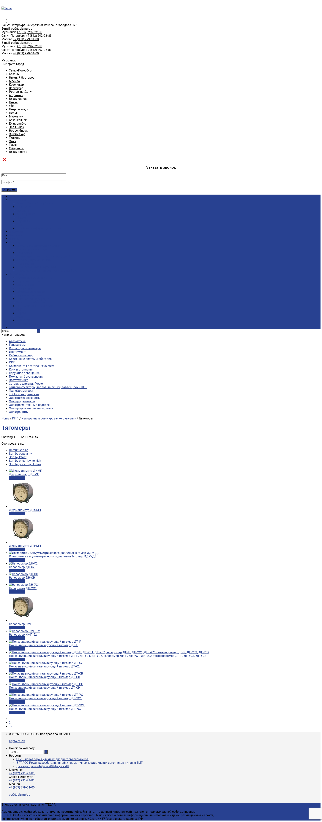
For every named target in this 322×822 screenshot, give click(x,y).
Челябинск (16, 127)
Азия (19, 316)
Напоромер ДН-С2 (22, 567)
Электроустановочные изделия (31, 408)
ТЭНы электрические (24, 394)
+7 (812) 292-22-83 (29, 32)
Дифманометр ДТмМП (25, 510)
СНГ (19, 309)
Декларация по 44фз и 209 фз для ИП (42, 766)
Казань (14, 74)
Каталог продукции (22, 196)
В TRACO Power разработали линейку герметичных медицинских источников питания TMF (79, 762)
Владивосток (18, 152)
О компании (17, 200)
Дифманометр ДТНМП (25, 546)
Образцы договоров (30, 292)
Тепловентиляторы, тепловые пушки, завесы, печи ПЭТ (48, 387)
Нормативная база (29, 295)
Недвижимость (27, 323)
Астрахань (16, 95)
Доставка (15, 235)
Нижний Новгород (21, 77)
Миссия (21, 217)
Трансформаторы (21, 390)
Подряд (14, 242)
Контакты (16, 327)
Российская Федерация (32, 299)
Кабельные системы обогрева (30, 359)
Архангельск (18, 120)
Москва (14, 81)
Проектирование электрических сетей (43, 256)
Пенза (13, 102)
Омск (12, 141)
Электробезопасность (24, 398)
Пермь (13, 113)
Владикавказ (18, 99)
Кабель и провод (21, 355)
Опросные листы (28, 281)
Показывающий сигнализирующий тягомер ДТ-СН (44, 687)
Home (5, 418)
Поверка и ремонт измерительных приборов (47, 270)
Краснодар (16, 84)
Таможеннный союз (30, 302)
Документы (24, 207)
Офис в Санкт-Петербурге (34, 203)
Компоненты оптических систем (31, 366)
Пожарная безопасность (26, 376)
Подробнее (17, 478)
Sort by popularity (20, 453)
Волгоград (16, 88)
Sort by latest (17, 457)
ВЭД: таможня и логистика (34, 306)
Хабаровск (16, 148)
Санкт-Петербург (21, 70)
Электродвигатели (22, 401)
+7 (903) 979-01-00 (26, 39)
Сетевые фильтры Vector (26, 383)
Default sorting (18, 450)
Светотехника (18, 380)
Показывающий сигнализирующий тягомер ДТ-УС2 (45, 709)
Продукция (16, 231)
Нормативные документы (34, 277)
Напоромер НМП (20, 624)
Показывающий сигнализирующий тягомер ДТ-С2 (44, 666)
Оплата (14, 239)
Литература (24, 288)
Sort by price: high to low (25, 464)
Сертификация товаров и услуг (37, 246)
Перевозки (24, 253)
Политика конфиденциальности (38, 228)
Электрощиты (19, 412)
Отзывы (22, 224)
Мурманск (16, 116)
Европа (21, 313)
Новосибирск (18, 130)
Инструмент (17, 352)
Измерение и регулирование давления (48, 418)
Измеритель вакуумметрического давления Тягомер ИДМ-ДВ (53, 556)
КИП (12, 362)
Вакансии (22, 210)
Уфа (11, 106)
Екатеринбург (18, 123)
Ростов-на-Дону (20, 91)
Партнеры (23, 221)
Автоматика (17, 341)
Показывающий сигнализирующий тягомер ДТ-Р (43, 645)
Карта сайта (17, 741)
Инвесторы (24, 320)
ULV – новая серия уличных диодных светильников (52, 759)
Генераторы (17, 344)
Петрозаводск (19, 109)
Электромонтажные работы (36, 267)
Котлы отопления (21, 369)
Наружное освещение (24, 373)
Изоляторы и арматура (25, 348)
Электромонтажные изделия (29, 405)
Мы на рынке (25, 214)
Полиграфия (25, 263)
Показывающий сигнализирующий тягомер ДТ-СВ (44, 677)
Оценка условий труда (32, 249)
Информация (18, 274)
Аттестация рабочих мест (33, 260)
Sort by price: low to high (25, 460)
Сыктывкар (17, 134)
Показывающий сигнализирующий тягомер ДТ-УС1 (45, 698)
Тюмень (14, 137)
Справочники (25, 285)
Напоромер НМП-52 (23, 634)
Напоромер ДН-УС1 (23, 588)
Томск (13, 145)
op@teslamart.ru (21, 28)
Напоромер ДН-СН (22, 577)
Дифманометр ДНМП (24, 474)
